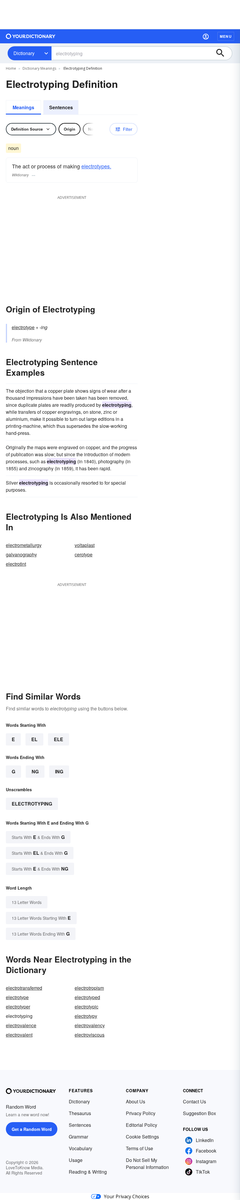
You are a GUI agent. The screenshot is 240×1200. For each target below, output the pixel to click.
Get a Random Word (32, 1129)
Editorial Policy (141, 1125)
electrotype (23, 327)
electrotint (16, 563)
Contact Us (194, 1101)
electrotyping (32, 803)
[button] (205, 36)
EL (34, 739)
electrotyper (18, 1006)
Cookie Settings (142, 1136)
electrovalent (19, 1034)
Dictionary (24, 53)
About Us (135, 1101)
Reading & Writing (88, 1171)
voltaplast (85, 545)
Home (11, 68)
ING (59, 771)
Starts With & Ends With (38, 837)
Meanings (23, 107)
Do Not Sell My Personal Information (147, 1163)
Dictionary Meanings (39, 68)
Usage (76, 1160)
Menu (226, 36)
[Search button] (223, 53)
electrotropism (89, 987)
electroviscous (89, 1034)
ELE (58, 739)
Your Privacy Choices (126, 1196)
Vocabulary (80, 1148)
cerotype (83, 554)
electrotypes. (96, 166)
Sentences (61, 107)
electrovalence (21, 1025)
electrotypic (86, 1006)
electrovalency (90, 1025)
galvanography (21, 554)
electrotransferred (24, 987)
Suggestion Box (199, 1113)
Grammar (78, 1136)
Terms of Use (139, 1148)
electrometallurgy (24, 545)
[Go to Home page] (31, 36)
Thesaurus (80, 1113)
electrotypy (86, 1016)
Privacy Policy (140, 1113)
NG (35, 771)
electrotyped (87, 997)
